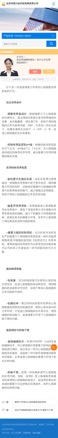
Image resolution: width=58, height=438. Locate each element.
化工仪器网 (16, 433)
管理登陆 (27, 433)
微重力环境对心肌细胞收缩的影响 (30, 402)
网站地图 (36, 433)
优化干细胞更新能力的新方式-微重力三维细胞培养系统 (34, 411)
